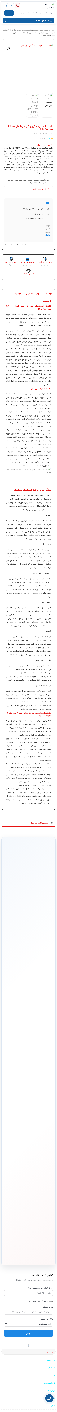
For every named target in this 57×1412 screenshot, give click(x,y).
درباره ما (51, 1390)
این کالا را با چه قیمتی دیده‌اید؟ (40, 1288)
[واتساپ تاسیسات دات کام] (28, 1255)
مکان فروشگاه (47, 1319)
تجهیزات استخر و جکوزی (44, 1114)
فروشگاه (51, 1368)
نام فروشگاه (48, 1307)
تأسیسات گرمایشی (46, 1105)
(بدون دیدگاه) (42, 138)
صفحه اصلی (50, 1360)
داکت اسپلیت (38, 30)
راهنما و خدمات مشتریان (44, 1139)
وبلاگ (53, 1375)
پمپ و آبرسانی (47, 1110)
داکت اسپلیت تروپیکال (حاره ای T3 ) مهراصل (29, 31)
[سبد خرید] (5, 5)
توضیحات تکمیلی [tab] (33, 293)
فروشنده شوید (49, 1383)
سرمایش (47, 30)
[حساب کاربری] (11, 5)
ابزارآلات (49, 1123)
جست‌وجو (8, 12)
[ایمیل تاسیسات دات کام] (22, 1255)
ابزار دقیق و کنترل (47, 1127)
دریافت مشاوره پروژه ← (28, 1240)
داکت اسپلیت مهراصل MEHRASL (20, 30)
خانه (53, 30)
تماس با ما (51, 1398)
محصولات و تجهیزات (45, 1094)
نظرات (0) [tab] (18, 293)
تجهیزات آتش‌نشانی (46, 1132)
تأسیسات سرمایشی (28, 1100)
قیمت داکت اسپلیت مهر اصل (39, 636)
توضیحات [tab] (48, 293)
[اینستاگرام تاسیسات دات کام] (34, 1255)
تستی (53, 1406)
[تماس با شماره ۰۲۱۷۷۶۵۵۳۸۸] (17, 5)
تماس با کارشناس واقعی (26, 906)
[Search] (5, 1351)
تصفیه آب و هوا (47, 1118)
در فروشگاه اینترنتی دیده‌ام (40, 1301)
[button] (8, 48)
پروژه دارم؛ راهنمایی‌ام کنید (26, 914)
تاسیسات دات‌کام (46, 1146)
